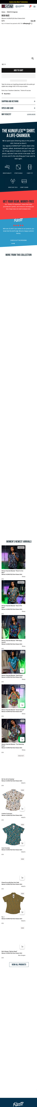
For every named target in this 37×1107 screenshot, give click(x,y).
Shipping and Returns (10, 101)
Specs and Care (8, 108)
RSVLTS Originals (12, 12)
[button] (18, 76)
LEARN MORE (31, 114)
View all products (19, 964)
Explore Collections (18, 2)
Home (3, 12)
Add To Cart (18, 70)
